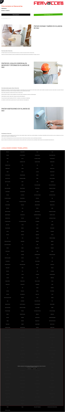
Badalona (52, 241)
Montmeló (7, 234)
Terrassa (37, 257)
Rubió (37, 267)
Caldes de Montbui (7, 304)
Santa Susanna (8, 251)
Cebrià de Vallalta (7, 204)
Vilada (52, 284)
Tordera (22, 224)
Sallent (22, 277)
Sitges (37, 151)
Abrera (37, 224)
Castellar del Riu (52, 161)
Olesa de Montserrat (7, 264)
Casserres (22, 297)
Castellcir (52, 244)
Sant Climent (52, 191)
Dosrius (22, 158)
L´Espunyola (37, 274)
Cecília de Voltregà (7, 327)
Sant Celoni (7, 224)
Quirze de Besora (37, 201)
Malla (37, 244)
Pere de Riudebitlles (37, 304)
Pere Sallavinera (22, 294)
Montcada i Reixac (37, 155)
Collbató (52, 307)
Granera (37, 287)
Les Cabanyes (37, 221)
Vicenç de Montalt (52, 201)
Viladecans (37, 241)
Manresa (52, 267)
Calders (8, 171)
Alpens (22, 181)
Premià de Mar (8, 261)
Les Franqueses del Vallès (22, 221)
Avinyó (37, 168)
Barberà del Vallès (37, 204)
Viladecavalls (22, 241)
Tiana (52, 151)
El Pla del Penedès (7, 310)
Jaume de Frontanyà (22, 307)
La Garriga (7, 274)
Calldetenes (52, 277)
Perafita (22, 261)
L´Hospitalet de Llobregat (22, 201)
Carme (37, 297)
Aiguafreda (52, 181)
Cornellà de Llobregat (37, 158)
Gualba (7, 320)
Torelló (52, 294)
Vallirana (37, 231)
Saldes (52, 208)
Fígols (22, 211)
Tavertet (7, 231)
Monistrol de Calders (7, 188)
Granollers (22, 320)
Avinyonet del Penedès (8, 244)
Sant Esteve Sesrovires (52, 320)
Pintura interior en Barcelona (5, 18)
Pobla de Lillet (7, 284)
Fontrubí (7, 201)
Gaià (52, 198)
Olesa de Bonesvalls (22, 264)
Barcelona (7, 151)
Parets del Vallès (37, 261)
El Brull (22, 171)
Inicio (1, 18)
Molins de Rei (7, 267)
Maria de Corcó (37, 320)
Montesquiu (52, 231)
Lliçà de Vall (37, 264)
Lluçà (52, 257)
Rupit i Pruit (37, 294)
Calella (22, 267)
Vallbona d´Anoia (52, 204)
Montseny (37, 327)
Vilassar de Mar (52, 327)
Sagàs (37, 251)
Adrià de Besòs (8, 191)
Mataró (37, 178)
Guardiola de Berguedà (52, 317)
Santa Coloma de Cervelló (7, 297)
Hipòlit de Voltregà (7, 211)
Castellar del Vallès (37, 161)
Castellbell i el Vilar (22, 161)
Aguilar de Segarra (7, 214)
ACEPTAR (34, 368)
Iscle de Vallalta (37, 307)
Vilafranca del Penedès (8, 241)
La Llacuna (37, 171)
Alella (37, 181)
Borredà (52, 234)
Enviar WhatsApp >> (47, 14)
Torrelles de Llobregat (8, 198)
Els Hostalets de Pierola (37, 310)
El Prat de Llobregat (52, 310)
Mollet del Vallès (52, 304)
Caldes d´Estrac (52, 168)
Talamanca (22, 234)
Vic (7, 287)
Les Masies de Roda (7, 221)
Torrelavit (7, 155)
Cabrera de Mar (22, 151)
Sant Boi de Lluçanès (7, 257)
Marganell (22, 317)
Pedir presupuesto (16, 14)
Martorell (7, 317)
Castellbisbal (37, 284)
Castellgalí (22, 254)
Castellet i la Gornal (52, 214)
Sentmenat (37, 198)
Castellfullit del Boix (37, 254)
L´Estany (22, 274)
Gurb (22, 287)
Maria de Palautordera (52, 155)
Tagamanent (37, 234)
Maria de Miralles (22, 188)
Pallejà (52, 251)
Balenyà (8, 314)
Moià (7, 254)
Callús (37, 277)
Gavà (52, 261)
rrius (22, 244)
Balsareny (37, 314)
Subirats (37, 208)
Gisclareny (52, 287)
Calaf (7, 161)
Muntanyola (22, 204)
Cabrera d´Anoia (52, 171)
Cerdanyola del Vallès (22, 178)
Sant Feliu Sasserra (22, 304)
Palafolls (52, 224)
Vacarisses (7, 208)
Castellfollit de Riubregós (37, 214)
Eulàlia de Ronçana (22, 314)
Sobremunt (22, 251)
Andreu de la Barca (52, 178)
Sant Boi (22, 257)
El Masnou (22, 310)
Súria (22, 208)
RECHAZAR (29, 368)
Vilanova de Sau (37, 317)
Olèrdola (52, 297)
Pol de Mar (7, 294)
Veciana (22, 168)
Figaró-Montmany (37, 211)
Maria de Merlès (37, 188)
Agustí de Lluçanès (7, 181)
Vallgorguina (52, 314)
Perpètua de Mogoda (52, 254)
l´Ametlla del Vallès (52, 274)
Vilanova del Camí (22, 327)
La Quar (37, 191)
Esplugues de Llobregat (52, 211)
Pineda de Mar (22, 284)
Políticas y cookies (7, 410)
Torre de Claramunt (22, 155)
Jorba (52, 221)
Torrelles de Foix (22, 214)
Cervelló (7, 277)
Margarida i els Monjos (52, 188)
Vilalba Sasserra (7, 168)
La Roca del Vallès (22, 191)
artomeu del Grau (52, 158)
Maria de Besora (22, 198)
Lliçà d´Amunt (52, 264)
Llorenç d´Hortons (7, 178)
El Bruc (8, 158)
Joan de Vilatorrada (7, 307)
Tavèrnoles (22, 231)
